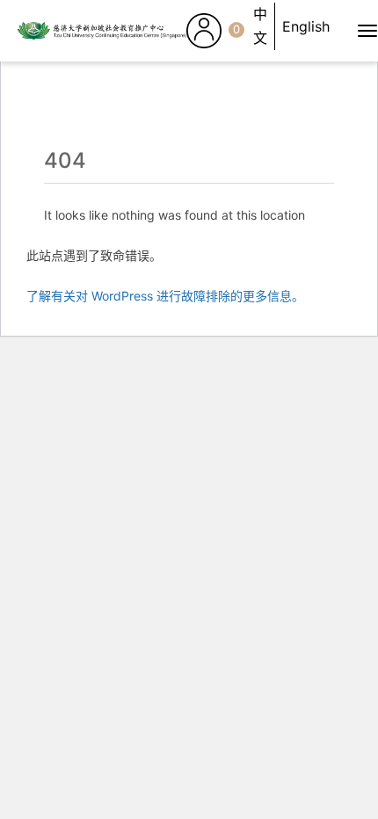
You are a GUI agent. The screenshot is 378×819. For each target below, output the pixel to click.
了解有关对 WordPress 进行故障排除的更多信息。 (165, 295)
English (306, 26)
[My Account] (204, 30)
